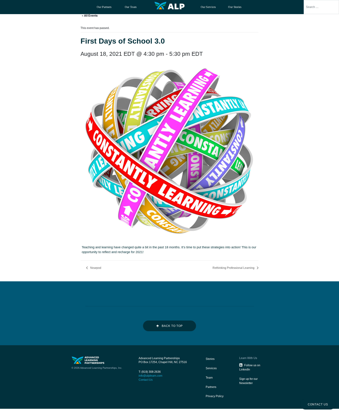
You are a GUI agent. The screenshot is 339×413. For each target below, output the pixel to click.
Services (211, 368)
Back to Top (172, 325)
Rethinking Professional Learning (234, 267)
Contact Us (318, 404)
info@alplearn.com (150, 375)
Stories (210, 358)
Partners (211, 386)
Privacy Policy (215, 396)
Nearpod (95, 267)
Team (209, 377)
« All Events (90, 15)
